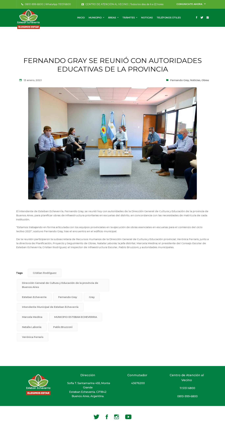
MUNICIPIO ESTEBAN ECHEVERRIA (75, 317)
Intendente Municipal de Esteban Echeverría (50, 306)
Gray (92, 297)
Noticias (195, 80)
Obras (205, 80)
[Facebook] (196, 17)
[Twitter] (202, 17)
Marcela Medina (32, 317)
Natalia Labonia (31, 327)
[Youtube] (128, 417)
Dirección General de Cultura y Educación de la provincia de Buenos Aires (60, 285)
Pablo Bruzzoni (62, 327)
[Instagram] (207, 17)
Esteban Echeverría (34, 297)
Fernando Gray (179, 80)
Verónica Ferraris (32, 337)
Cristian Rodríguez (44, 272)
